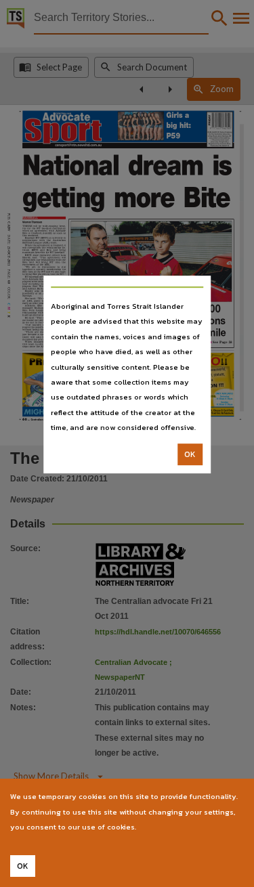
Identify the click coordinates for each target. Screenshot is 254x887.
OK (190, 454)
